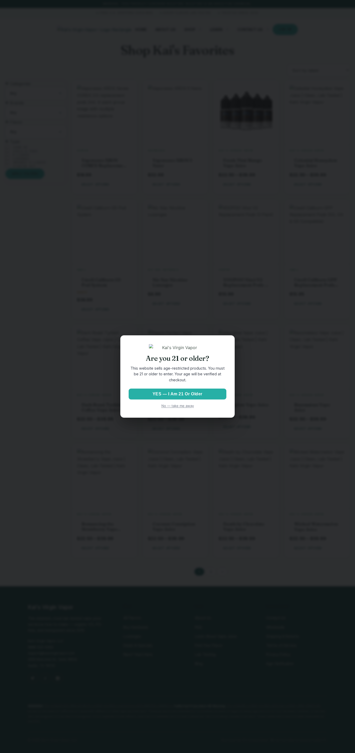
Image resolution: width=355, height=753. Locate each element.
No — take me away (177, 406)
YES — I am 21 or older (177, 394)
